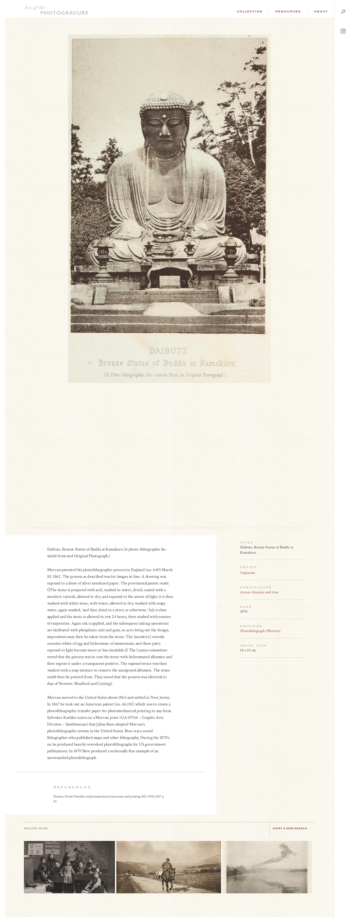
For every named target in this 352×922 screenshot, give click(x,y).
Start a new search (290, 828)
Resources (288, 11)
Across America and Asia (259, 592)
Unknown (247, 572)
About (321, 11)
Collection (249, 11)
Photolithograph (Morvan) (260, 630)
